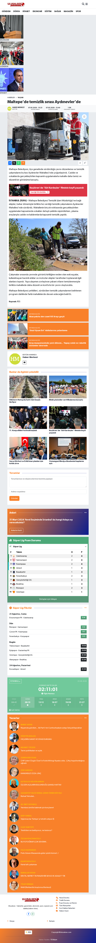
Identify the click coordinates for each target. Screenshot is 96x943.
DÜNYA (16, 11)
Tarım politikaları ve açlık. (31, 751)
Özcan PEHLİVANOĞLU (31, 839)
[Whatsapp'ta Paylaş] (19, 163)
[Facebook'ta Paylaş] (10, 163)
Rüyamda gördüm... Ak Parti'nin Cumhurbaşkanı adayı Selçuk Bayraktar (51, 728)
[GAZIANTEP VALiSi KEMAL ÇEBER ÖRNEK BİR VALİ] (14, 795)
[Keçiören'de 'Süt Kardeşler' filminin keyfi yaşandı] (68, 418)
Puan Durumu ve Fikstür (68, 903)
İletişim (52, 921)
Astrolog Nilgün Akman (32, 782)
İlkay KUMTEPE (27, 827)
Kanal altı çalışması (29, 865)
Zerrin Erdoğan (28, 758)
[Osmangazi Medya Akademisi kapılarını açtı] (68, 448)
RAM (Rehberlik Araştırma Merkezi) (36, 887)
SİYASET (26, 11)
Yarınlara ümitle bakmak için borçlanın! (37, 808)
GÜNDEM (6, 11)
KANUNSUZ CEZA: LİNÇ (31, 773)
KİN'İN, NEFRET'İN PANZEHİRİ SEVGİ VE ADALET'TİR (43, 876)
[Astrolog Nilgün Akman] (14, 783)
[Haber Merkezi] (15, 359)
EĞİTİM (48, 11)
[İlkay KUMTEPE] (14, 829)
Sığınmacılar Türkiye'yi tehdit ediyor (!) (37, 819)
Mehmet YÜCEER (28, 747)
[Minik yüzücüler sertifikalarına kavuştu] (68, 387)
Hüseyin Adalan (28, 736)
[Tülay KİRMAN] (14, 886)
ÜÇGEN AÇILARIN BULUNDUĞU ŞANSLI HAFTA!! (41, 785)
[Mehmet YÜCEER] (14, 749)
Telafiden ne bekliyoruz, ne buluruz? (36, 830)
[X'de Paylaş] (14, 163)
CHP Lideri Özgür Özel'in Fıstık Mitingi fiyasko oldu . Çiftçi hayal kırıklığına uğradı (53, 762)
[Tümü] (85, 513)
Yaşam (20, 97)
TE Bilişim (53, 940)
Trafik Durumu (64, 900)
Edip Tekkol (26, 816)
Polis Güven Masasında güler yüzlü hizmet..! (39, 853)
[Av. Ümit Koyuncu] (14, 806)
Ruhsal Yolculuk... (28, 796)
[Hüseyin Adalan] (14, 738)
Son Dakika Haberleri (67, 908)
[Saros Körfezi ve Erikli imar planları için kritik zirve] (28, 448)
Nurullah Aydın (28, 873)
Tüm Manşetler (65, 905)
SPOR (78, 11)
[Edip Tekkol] (14, 817)
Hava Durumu (64, 898)
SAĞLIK (57, 11)
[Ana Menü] (86, 4)
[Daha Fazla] (23, 163)
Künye (12, 921)
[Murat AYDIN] (14, 726)
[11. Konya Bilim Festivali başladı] (28, 418)
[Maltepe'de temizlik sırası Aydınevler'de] (48, 136)
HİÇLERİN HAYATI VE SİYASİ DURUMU (36, 739)
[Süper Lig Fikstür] (85, 608)
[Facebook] (28, 914)
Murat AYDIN (26, 725)
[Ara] (83, 4)
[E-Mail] (24, 362)
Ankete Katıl (16, 530)
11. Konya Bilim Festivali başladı (23, 430)
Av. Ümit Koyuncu (29, 804)
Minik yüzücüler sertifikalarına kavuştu (66, 400)
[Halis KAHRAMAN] (14, 852)
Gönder (14, 498)
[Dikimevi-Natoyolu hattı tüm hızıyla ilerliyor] (28, 387)
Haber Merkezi (30, 357)
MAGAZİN (68, 11)
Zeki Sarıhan (26, 770)
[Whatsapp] (33, 914)
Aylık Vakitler (15, 710)
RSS (29, 932)
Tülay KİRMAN (27, 884)
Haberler (11, 97)
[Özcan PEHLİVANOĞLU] (14, 840)
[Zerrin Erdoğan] (14, 760)
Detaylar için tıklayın (48, 599)
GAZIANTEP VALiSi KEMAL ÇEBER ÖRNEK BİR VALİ (41, 793)
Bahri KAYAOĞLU (28, 861)
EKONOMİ (37, 11)
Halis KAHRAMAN (28, 850)
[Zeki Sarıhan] (14, 772)
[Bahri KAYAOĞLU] (14, 863)
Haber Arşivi (63, 911)
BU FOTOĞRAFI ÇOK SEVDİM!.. (34, 842)
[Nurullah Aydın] (14, 874)
